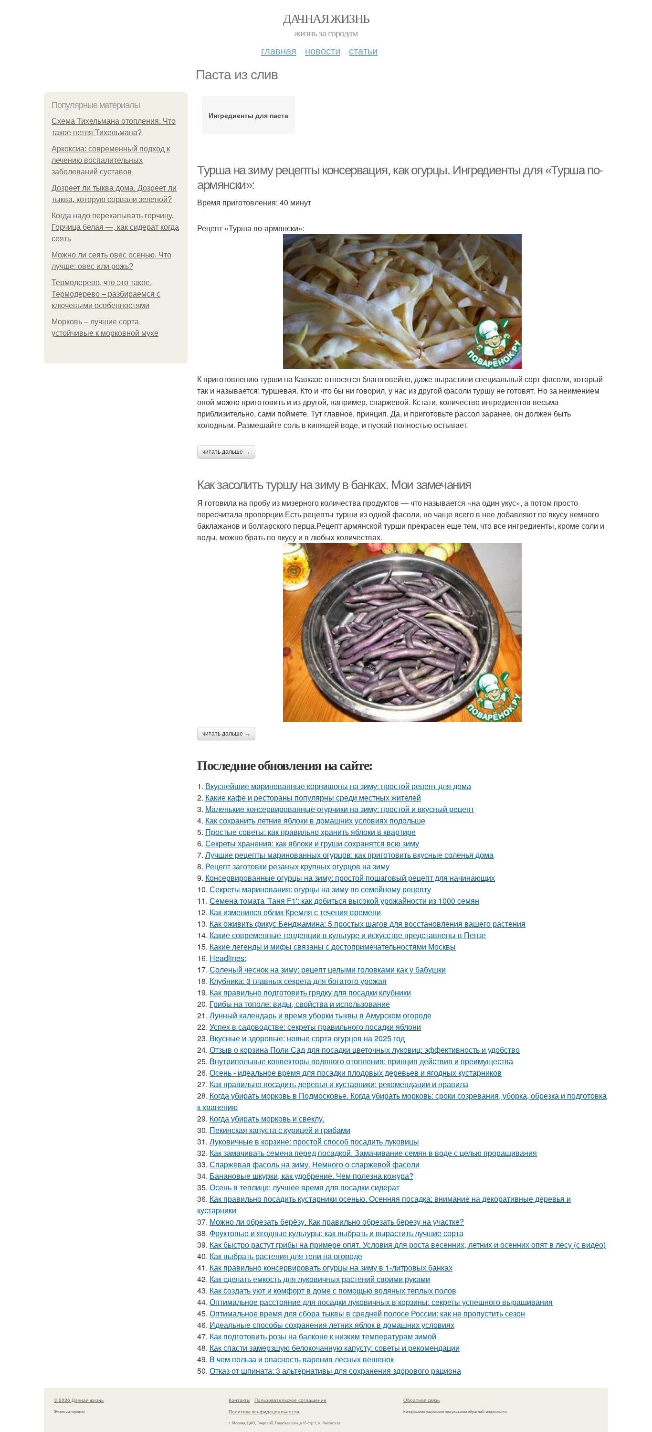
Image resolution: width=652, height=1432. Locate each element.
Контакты (239, 1400)
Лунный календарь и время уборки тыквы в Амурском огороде (320, 1015)
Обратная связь (421, 1400)
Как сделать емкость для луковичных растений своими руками (320, 1278)
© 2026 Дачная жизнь (79, 1400)
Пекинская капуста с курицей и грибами (280, 1129)
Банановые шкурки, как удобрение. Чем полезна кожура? (311, 1175)
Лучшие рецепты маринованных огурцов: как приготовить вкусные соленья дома (349, 854)
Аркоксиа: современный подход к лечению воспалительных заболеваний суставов (111, 160)
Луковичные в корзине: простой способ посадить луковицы (314, 1141)
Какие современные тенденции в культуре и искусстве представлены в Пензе (348, 935)
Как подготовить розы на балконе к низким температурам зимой (323, 1336)
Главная (278, 50)
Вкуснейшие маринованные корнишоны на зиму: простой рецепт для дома (338, 785)
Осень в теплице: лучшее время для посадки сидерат (305, 1187)
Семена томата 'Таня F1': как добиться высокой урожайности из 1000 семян (344, 900)
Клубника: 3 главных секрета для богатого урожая (298, 980)
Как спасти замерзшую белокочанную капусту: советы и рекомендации (335, 1347)
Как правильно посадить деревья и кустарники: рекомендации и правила (339, 1084)
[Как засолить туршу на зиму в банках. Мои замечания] (402, 632)
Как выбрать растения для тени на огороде (286, 1255)
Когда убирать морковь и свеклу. (267, 1118)
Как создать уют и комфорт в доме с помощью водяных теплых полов (333, 1290)
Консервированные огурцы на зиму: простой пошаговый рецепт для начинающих (350, 877)
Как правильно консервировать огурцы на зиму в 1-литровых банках (331, 1267)
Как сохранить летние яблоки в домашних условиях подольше (315, 820)
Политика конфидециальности (264, 1411)
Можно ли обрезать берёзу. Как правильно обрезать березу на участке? (337, 1221)
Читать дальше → (226, 452)
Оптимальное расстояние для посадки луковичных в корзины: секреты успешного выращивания (381, 1301)
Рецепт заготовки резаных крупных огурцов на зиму (297, 866)
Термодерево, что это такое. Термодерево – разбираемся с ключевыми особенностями (106, 294)
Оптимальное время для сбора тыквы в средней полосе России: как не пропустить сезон (367, 1313)
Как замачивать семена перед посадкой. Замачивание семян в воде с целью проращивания (373, 1152)
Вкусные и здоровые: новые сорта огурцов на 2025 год (307, 1038)
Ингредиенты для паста (248, 115)
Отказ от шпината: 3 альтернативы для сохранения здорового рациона (335, 1370)
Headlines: (228, 957)
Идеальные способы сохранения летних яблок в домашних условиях (332, 1324)
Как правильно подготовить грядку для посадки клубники (310, 992)
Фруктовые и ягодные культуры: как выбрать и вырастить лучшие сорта (336, 1233)
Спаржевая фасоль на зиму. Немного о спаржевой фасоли (315, 1164)
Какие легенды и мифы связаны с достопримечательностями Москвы (333, 946)
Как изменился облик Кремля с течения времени (295, 912)
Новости (322, 50)
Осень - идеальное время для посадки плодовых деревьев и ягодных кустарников (356, 1072)
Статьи (363, 50)
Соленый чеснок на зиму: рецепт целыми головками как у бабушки (328, 969)
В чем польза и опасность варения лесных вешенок (302, 1359)
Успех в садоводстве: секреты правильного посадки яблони (315, 1026)
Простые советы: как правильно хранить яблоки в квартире (310, 831)
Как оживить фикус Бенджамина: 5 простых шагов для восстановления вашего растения (368, 923)
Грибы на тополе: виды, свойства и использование (300, 1003)
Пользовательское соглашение (290, 1400)
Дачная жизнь (326, 18)
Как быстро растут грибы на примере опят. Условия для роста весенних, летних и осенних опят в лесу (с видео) (408, 1244)
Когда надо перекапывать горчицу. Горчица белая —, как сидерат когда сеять (115, 227)
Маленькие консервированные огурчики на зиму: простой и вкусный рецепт (339, 808)
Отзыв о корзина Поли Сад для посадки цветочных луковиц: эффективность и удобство (365, 1049)
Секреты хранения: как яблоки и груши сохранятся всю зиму (312, 843)
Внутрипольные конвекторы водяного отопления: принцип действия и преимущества (361, 1061)
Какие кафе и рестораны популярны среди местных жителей (313, 797)
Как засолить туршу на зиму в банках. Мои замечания (334, 485)
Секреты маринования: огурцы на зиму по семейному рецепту (320, 889)
